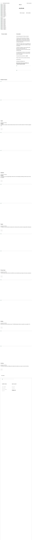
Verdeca (2, 363)
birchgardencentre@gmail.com (20, 61)
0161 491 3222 (18, 59)
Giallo (2, 120)
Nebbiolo (2, 172)
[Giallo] (16, 90)
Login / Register (4, 386)
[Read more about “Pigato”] (2, 230)
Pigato (2, 224)
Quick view (2, 131)
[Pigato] (16, 193)
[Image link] (8, 380)
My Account (13, 386)
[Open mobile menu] (1, 1)
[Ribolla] (16, 289)
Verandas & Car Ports (6, 3)
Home (1, 3)
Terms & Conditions (4, 389)
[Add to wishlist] (2, 127)
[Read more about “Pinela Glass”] (2, 276)
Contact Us (3, 390)
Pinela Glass (3, 270)
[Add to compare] (2, 119)
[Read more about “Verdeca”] (2, 369)
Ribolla (2, 321)
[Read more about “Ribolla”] (2, 328)
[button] (2, 129)
